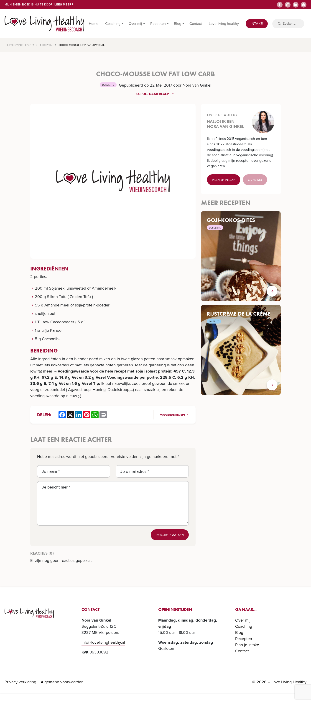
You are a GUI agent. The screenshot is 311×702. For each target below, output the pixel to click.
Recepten (158, 23)
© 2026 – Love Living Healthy (279, 682)
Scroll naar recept (154, 94)
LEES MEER (63, 4)
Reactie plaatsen (170, 534)
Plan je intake (223, 179)
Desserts (108, 85)
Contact (195, 23)
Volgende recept (173, 415)
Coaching (112, 23)
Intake (257, 23)
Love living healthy (224, 23)
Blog (177, 23)
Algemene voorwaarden (62, 682)
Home (93, 23)
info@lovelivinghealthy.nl (103, 642)
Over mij (135, 23)
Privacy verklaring (20, 682)
